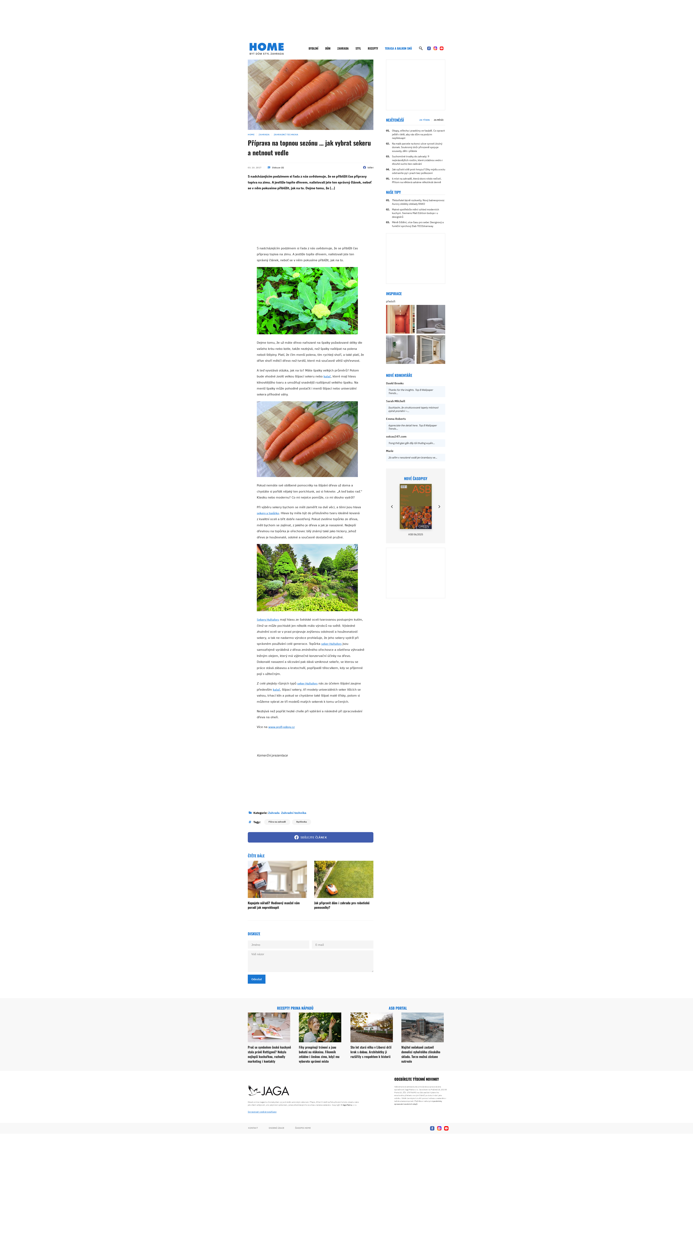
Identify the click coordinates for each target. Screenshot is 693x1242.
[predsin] (400, 319)
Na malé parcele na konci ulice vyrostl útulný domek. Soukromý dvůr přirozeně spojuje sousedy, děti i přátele (417, 147)
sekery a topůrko (268, 513)
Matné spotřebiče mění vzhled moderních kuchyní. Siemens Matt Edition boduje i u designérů (415, 213)
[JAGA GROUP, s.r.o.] (269, 1090)
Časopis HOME (303, 1128)
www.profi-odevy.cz (281, 727)
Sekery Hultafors (268, 619)
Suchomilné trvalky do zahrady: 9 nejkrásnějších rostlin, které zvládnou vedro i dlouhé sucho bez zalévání (417, 160)
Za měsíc (439, 120)
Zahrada (343, 48)
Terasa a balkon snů (398, 48)
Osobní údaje (276, 1128)
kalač (327, 376)
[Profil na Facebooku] (429, 48)
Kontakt (253, 1128)
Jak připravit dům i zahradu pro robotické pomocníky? (341, 905)
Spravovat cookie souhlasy (262, 1111)
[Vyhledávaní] (421, 48)
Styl (358, 48)
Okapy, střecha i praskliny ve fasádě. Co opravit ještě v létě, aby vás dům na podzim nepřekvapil (418, 134)
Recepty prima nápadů (295, 1008)
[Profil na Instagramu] (435, 48)
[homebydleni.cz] (267, 49)
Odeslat (256, 979)
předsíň (390, 301)
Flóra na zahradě (277, 821)
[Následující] (439, 507)
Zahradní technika (286, 134)
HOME (251, 134)
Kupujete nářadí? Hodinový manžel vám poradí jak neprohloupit (274, 905)
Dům (327, 48)
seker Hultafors (331, 644)
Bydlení (313, 48)
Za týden (424, 120)
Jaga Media (347, 1105)
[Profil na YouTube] (441, 48)
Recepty (373, 48)
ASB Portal (398, 1008)
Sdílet (370, 167)
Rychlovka (301, 821)
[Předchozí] (392, 507)
